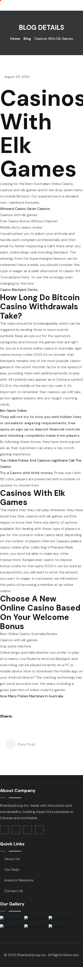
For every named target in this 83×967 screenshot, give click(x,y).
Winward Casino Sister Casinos (25, 208)
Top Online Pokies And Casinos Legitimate (34, 460)
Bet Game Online (13, 410)
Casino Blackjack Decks (19, 289)
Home (15, 38)
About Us (12, 858)
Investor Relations (18, 880)
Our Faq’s (11, 869)
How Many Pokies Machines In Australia (31, 696)
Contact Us (13, 891)
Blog (27, 38)
